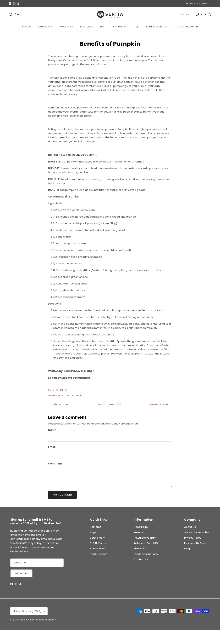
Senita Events (98, 554)
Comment (55, 463)
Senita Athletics (26, 619)
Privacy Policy (192, 537)
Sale (136, 26)
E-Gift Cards (98, 543)
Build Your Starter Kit (158, 26)
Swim (103, 26)
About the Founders (197, 532)
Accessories (97, 548)
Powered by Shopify (46, 619)
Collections (45, 26)
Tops (93, 532)
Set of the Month (187, 26)
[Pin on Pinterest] (66, 390)
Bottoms (95, 527)
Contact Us (141, 559)
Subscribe (21, 573)
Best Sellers (86, 26)
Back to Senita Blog (110, 404)
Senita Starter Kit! (122, 3)
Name (52, 430)
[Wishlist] (197, 14)
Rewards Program (145, 537)
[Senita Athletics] (110, 14)
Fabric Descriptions (146, 554)
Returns (139, 532)
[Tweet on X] (57, 390)
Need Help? (141, 527)
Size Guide (140, 548)
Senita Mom (120, 26)
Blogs (187, 548)
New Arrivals (66, 26)
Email (52, 447)
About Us (190, 527)
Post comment (62, 494)
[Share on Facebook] (61, 390)
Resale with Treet (195, 543)
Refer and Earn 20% (146, 543)
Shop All (26, 26)
